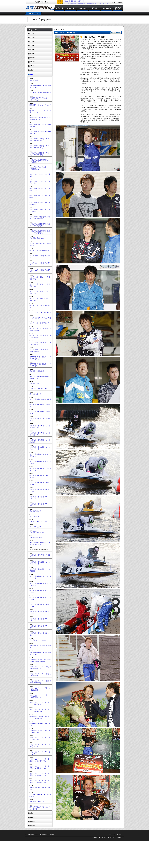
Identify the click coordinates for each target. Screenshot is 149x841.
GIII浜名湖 (79, 3)
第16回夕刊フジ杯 (35, 511)
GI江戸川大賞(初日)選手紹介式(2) (40, 318)
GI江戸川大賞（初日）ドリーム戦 (40, 312)
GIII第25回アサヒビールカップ (39, 388)
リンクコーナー (30, 834)
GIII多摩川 (73, 3)
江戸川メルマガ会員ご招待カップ (40, 92)
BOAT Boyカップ (34, 516)
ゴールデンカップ (35, 527)
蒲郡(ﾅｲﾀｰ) (95, 3)
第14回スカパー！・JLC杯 (37, 640)
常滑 (84, 3)
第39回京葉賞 (33, 80)
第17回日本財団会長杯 (36, 371)
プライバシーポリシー (42, 834)
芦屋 (68, 3)
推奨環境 (52, 834)
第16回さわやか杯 (35, 394)
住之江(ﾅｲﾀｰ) (102, 3)
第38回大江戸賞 (34, 383)
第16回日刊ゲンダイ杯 (36, 532)
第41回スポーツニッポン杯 (38, 521)
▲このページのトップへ (115, 835)
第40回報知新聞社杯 (35, 537)
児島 (90, 3)
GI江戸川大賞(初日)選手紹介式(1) (40, 323)
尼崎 (87, 3)
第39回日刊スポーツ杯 (36, 801)
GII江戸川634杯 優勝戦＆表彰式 (40, 399)
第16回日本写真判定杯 (36, 238)
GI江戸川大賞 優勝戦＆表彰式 (39, 250)
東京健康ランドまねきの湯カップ (40, 105)
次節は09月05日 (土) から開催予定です (75, 1)
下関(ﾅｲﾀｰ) (110, 3)
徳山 (65, 3)
